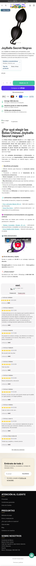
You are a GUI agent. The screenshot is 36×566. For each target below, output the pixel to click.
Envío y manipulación (8, 518)
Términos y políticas (18, 562)
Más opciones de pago (18, 92)
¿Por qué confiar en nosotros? (10, 521)
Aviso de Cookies (6, 505)
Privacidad (5, 499)
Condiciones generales (8, 502)
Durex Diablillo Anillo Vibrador (11, 229)
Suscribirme (25, 473)
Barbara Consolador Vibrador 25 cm (14, 225)
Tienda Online (20, 558)
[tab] (13, 293)
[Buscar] (6, 5)
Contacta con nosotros (8, 530)
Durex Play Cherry (8, 208)
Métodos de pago (7, 515)
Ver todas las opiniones (18, 449)
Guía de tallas (5, 524)
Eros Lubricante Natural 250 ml (12, 204)
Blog (3, 527)
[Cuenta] (30, 5)
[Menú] (2, 5)
